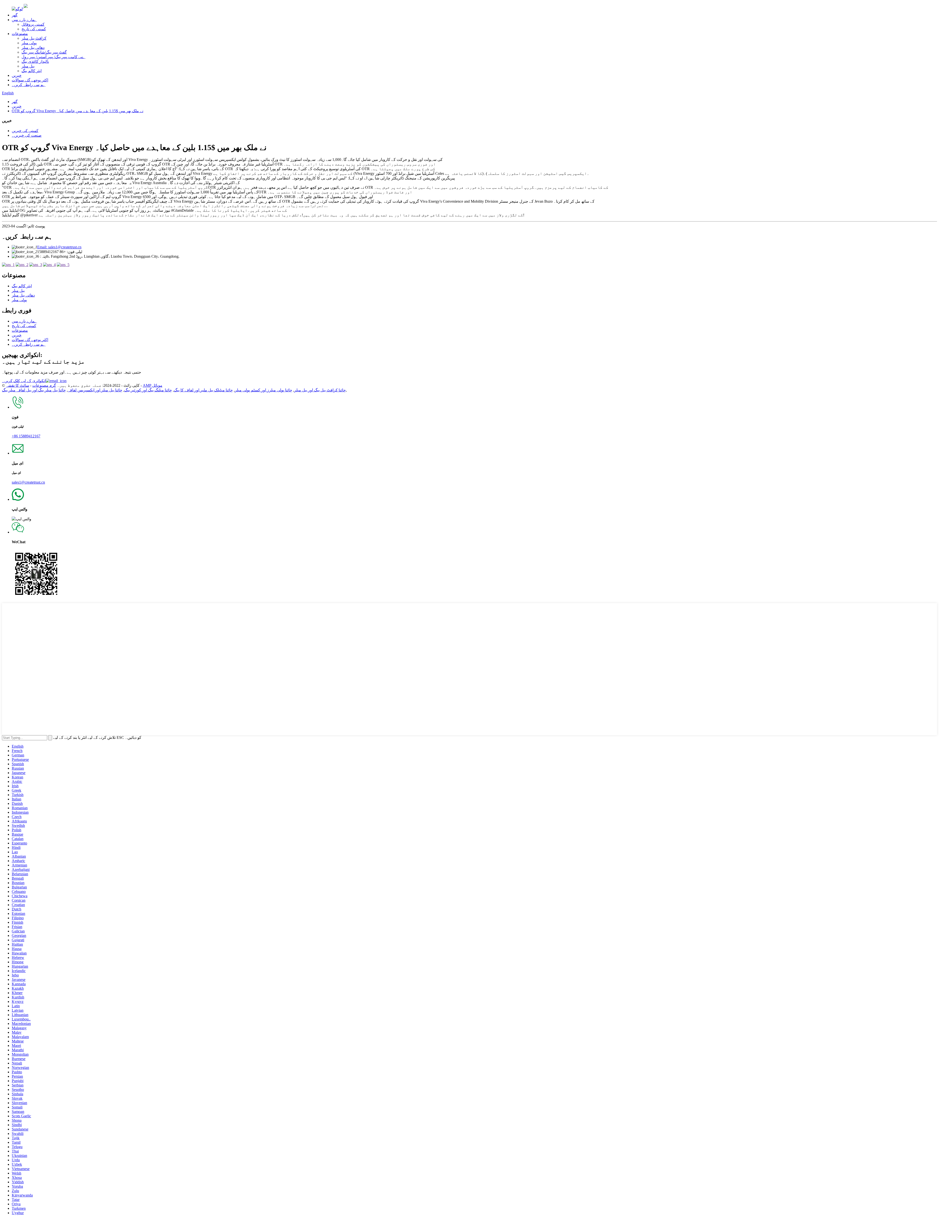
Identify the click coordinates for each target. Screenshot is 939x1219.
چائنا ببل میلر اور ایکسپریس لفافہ (95, 390)
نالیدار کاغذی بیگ (35, 61)
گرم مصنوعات (44, 385)
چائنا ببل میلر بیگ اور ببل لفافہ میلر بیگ (34, 390)
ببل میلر (28, 66)
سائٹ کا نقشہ (17, 385)
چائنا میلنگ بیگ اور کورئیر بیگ (148, 390)
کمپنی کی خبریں (25, 131)
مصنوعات (20, 34)
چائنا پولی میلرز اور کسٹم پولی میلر (263, 390)
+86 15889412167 (26, 436)
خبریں (17, 75)
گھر (15, 15)
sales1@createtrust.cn (28, 482)
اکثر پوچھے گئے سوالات (30, 80)
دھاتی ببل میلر (33, 47)
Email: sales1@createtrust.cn (59, 247)
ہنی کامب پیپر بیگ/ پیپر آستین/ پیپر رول (53, 57)
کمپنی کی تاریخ (34, 29)
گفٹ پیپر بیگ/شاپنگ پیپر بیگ (44, 52)
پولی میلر (29, 43)
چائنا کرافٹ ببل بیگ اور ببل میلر (320, 390)
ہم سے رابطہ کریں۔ (28, 85)
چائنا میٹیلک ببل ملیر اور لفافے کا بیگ (203, 390)
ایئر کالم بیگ (32, 71)
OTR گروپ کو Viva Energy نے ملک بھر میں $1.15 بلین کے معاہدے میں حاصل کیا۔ (77, 111)
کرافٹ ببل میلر (34, 38)
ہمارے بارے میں (24, 20)
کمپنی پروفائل (33, 24)
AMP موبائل (152, 385)
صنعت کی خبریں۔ (27, 135)
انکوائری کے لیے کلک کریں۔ (24, 381)
